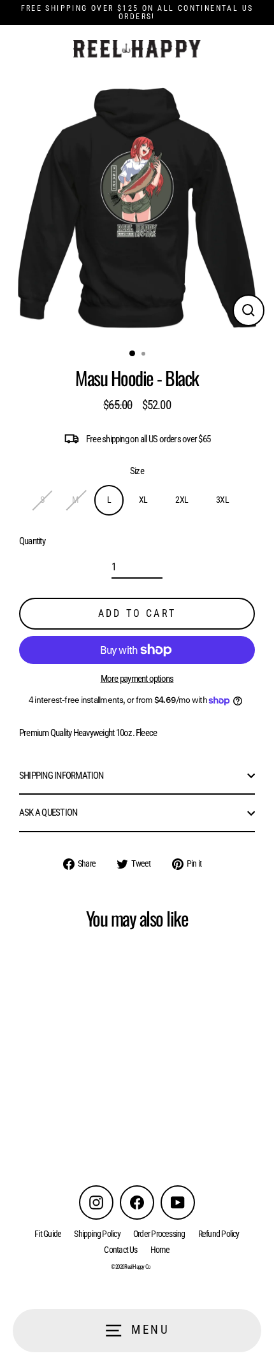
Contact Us (120, 1250)
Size (137, 471)
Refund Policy (219, 1234)
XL (143, 500)
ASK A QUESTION (48, 812)
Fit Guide (47, 1234)
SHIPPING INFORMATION (61, 775)
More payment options (137, 679)
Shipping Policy (97, 1234)
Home (160, 1250)
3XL (222, 500)
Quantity (32, 541)
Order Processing (159, 1234)
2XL (181, 500)
